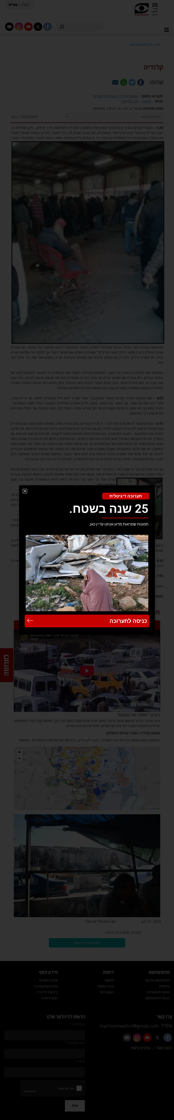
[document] (87, 560)
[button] (25, 491)
